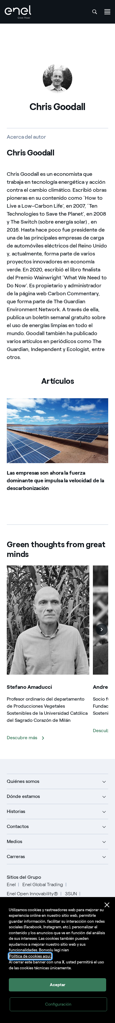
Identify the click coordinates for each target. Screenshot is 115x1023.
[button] (102, 629)
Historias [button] (16, 811)
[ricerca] (94, 11)
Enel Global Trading (42, 884)
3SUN (71, 893)
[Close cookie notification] (107, 905)
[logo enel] (18, 12)
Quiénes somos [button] (23, 781)
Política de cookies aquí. (30, 956)
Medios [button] (14, 841)
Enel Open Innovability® (32, 893)
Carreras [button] (16, 856)
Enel (11, 884)
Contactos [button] (18, 826)
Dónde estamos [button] (23, 796)
